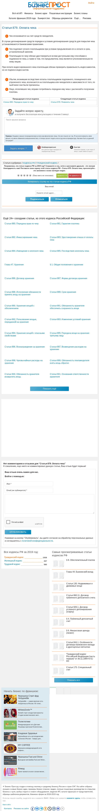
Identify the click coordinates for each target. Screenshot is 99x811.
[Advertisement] (49, 428)
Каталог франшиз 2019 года (22, 18)
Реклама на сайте (21, 808)
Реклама (87, 18)
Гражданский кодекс (14, 557)
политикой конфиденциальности (37, 541)
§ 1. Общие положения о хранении (66, 265)
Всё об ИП (17, 13)
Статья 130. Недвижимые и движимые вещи (79, 584)
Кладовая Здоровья (27, 733)
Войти (90, 3)
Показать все (73, 680)
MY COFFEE (24, 745)
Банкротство (44, 18)
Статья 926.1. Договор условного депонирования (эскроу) (79, 609)
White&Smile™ (25, 710)
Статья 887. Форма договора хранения (68, 278)
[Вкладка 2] (60, 691)
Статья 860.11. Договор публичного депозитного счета (80, 596)
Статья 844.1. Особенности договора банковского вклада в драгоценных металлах (80, 644)
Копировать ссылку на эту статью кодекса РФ (49, 182)
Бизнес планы (81, 13)
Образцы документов (62, 18)
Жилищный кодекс (13, 561)
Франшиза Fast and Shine (30, 757)
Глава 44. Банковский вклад (79, 572)
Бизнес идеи (41, 13)
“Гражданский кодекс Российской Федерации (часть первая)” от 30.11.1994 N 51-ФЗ (80, 657)
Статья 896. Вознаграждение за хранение (25, 347)
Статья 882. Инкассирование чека (21, 237)
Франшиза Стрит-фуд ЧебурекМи (28, 697)
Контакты (8, 808)
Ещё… (77, 18)
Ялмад (21, 768)
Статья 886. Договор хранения (19, 278)
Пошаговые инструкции (60, 13)
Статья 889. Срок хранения (63, 292)
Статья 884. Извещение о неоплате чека (24, 251)
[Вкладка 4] (67, 691)
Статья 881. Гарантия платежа (64, 223)
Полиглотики (24, 721)
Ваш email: (49, 186)
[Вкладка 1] (53, 691)
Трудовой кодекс (12, 564)
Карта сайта (7, 804)
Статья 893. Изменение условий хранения (70, 319)
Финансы (28, 13)
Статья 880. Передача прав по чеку (22, 223)
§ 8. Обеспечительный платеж (80, 560)
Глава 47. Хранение (14, 265)
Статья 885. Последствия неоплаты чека (69, 251)
